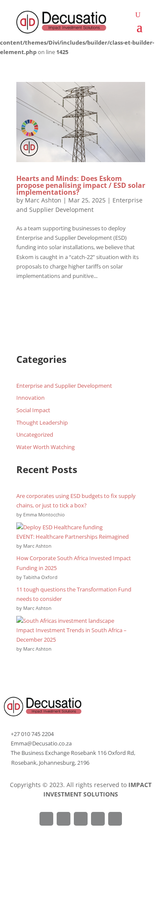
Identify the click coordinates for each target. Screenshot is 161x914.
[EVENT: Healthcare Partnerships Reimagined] (59, 527)
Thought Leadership (42, 422)
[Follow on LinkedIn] (98, 819)
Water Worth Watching (45, 447)
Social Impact (33, 410)
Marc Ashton (43, 200)
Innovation (30, 397)
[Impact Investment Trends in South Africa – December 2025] (65, 620)
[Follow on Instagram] (81, 819)
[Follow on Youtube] (115, 819)
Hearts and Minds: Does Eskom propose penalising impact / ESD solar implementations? (80, 185)
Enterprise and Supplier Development (64, 385)
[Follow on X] (63, 819)
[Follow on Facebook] (46, 819)
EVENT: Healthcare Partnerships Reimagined (72, 536)
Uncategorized (34, 434)
